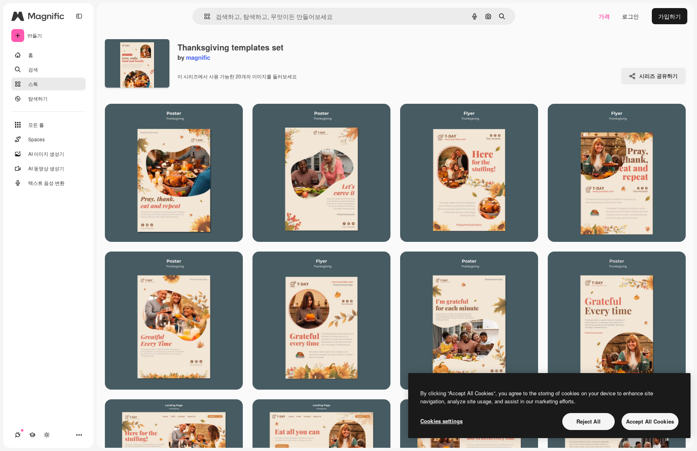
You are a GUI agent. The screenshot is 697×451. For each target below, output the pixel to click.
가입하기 (669, 16)
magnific (198, 57)
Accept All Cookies (650, 421)
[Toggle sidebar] (79, 16)
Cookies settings (441, 421)
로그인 (630, 16)
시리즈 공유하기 (658, 76)
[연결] (17, 434)
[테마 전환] (46, 434)
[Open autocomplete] (204, 16)
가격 (604, 16)
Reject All (588, 421)
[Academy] (32, 434)
